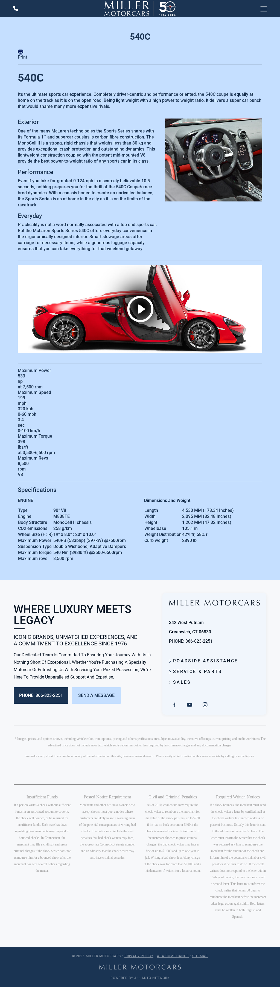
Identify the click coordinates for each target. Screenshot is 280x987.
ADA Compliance (173, 956)
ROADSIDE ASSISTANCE (204, 660)
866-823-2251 (199, 641)
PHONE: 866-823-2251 (41, 695)
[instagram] (205, 704)
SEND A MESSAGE (96, 695)
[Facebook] (174, 704)
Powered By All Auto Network (140, 978)
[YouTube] (189, 704)
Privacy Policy (138, 956)
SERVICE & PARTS (196, 671)
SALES (181, 682)
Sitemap (200, 956)
